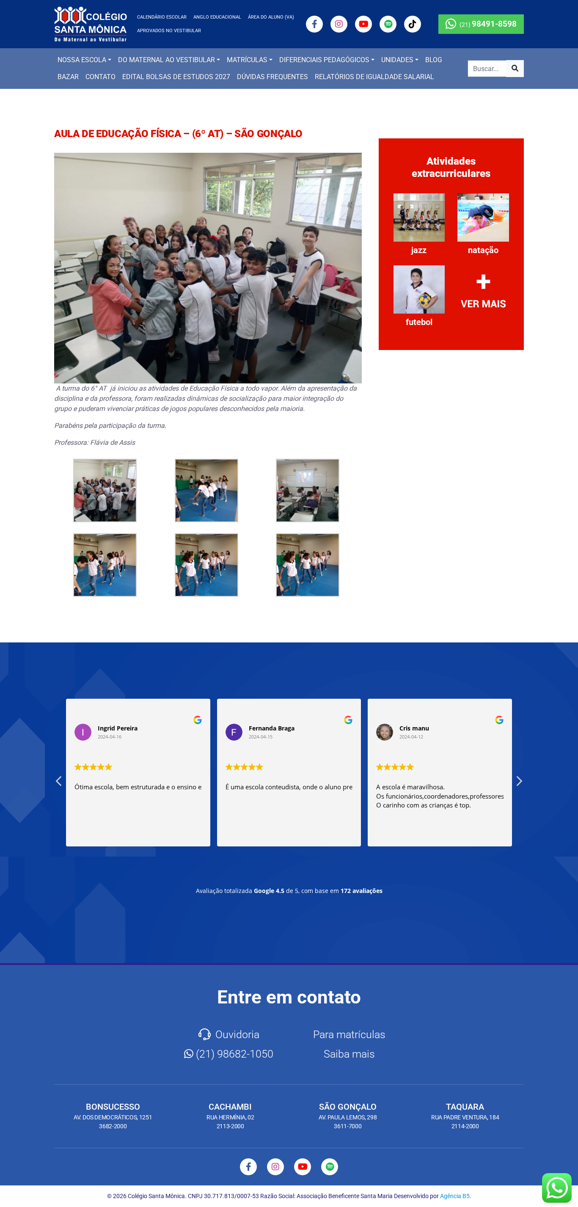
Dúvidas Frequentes (272, 77)
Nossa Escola (82, 60)
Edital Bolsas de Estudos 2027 (176, 77)
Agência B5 (455, 1196)
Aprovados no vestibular (169, 30)
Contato (100, 77)
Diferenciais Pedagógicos (324, 60)
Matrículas (247, 60)
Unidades (397, 60)
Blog (433, 60)
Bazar (68, 77)
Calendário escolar (162, 17)
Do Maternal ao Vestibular (166, 60)
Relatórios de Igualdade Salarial (374, 77)
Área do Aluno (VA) (271, 17)
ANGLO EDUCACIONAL (217, 17)
